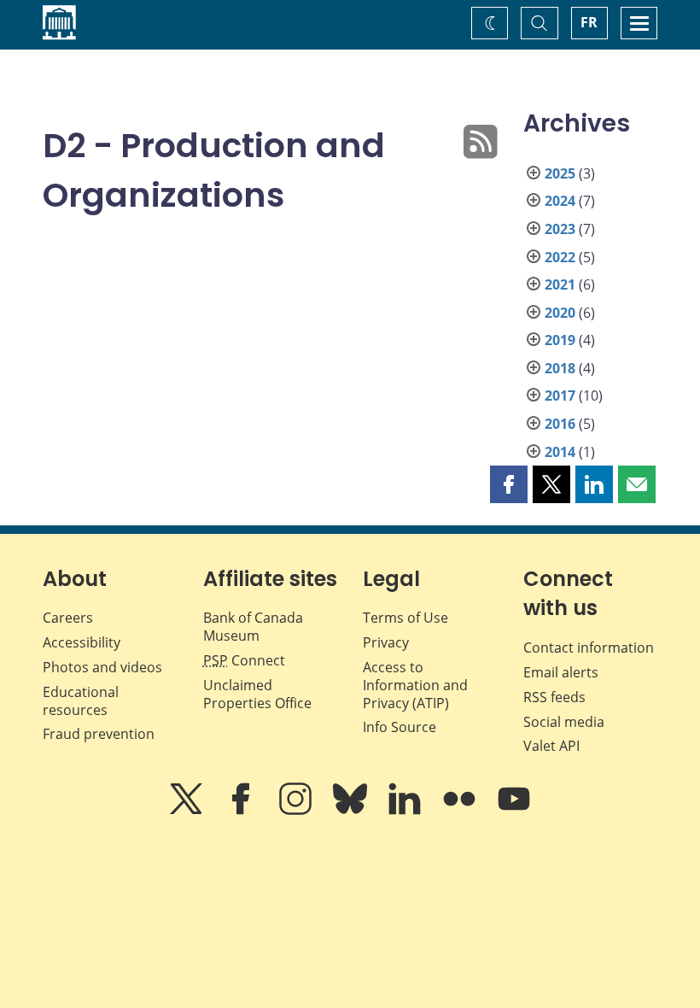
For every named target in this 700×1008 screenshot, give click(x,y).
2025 (560, 173)
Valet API (551, 745)
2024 (560, 200)
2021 (560, 284)
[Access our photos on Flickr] (461, 810)
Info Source (399, 727)
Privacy (386, 642)
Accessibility (81, 642)
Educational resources (81, 701)
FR (589, 22)
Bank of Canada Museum (253, 626)
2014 (560, 451)
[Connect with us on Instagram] (297, 810)
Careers (68, 617)
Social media (563, 721)
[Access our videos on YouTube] (514, 810)
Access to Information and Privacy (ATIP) (415, 685)
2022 (560, 257)
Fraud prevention (99, 733)
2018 (560, 368)
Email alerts (560, 672)
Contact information (588, 647)
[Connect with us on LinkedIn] (406, 810)
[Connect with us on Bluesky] (351, 810)
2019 (560, 340)
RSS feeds (554, 697)
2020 (560, 312)
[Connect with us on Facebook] (242, 810)
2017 (560, 395)
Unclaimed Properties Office (257, 694)
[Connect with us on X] (187, 810)
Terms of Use (405, 617)
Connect (244, 660)
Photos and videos (102, 667)
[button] (509, 484)
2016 (560, 423)
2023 (560, 229)
